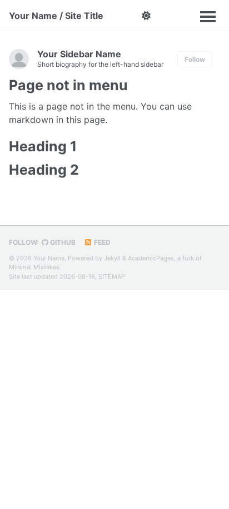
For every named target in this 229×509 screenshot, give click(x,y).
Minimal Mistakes (34, 267)
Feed (101, 242)
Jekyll (112, 258)
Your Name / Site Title (56, 15)
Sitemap (111, 276)
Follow (195, 59)
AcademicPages (151, 258)
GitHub (62, 242)
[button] (146, 15)
